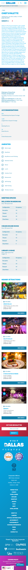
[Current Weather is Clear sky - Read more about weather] (18, 3)
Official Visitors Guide (14, 518)
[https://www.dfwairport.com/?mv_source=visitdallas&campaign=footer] (10, 544)
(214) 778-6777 (5, 18)
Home (3, 10)
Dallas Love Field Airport (8, 98)
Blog (14, 529)
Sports (14, 501)
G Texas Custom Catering (10, 374)
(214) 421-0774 (7, 378)
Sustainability (14, 522)
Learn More (17, 563)
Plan (14, 504)
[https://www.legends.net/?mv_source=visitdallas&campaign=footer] (10, 549)
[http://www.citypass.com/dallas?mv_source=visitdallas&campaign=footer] (21, 544)
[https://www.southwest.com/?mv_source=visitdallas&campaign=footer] (21, 549)
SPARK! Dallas (7, 304)
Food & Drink (14, 494)
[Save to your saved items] (24, 78)
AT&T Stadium (5, 102)
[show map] (24, 82)
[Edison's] (14, 395)
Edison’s (5, 408)
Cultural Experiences (14, 525)
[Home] (8, 3)
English (8, 568)
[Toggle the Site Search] (21, 3)
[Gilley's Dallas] (14, 325)
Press (14, 527)
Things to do (14, 490)
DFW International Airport (8, 100)
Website (5, 21)
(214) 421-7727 (7, 308)
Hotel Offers (14, 508)
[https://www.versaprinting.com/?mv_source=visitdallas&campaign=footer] (9, 553)
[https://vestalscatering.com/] (18, 553)
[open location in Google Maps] (14, 5)
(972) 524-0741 (7, 413)
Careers (14, 515)
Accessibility (14, 520)
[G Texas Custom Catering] (14, 360)
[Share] (24, 89)
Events (14, 492)
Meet (14, 506)
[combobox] (8, 568)
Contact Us (14, 532)
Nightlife (14, 499)
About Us (14, 513)
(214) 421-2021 (7, 343)
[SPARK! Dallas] (14, 290)
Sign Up (13, 433)
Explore (14, 497)
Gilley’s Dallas (7, 339)
